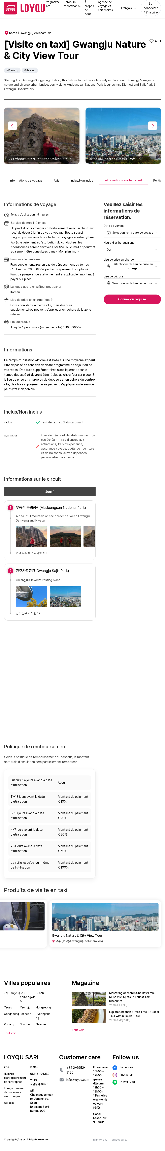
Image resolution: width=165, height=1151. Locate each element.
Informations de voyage (26, 180)
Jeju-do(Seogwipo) (27, 997)
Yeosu (8, 1007)
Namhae (41, 1024)
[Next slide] (152, 125)
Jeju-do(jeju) (12, 993)
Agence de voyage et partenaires (105, 6)
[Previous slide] (12, 125)
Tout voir (78, 1030)
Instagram (127, 1074)
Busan (40, 993)
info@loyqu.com (77, 1080)
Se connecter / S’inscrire (151, 8)
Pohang (9, 1024)
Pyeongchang (43, 1016)
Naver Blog (128, 1081)
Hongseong (43, 1007)
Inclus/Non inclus (82, 180)
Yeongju (25, 1007)
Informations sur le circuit (123, 180)
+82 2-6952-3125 (75, 1070)
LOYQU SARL (22, 1057)
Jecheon (25, 1013)
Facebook (127, 1067)
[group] (60, 923)
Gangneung (11, 1013)
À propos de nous (89, 8)
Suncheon (26, 1024)
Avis (56, 180)
